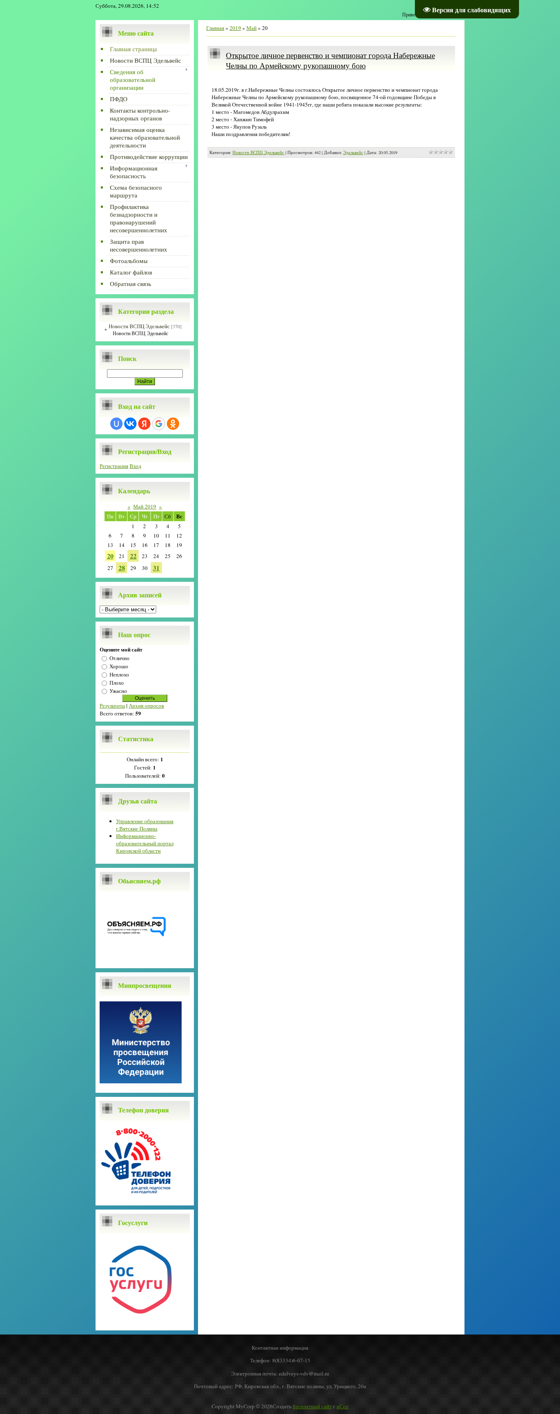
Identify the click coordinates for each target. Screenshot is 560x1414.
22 (133, 556)
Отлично (119, 658)
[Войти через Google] (158, 423)
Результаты (112, 705)
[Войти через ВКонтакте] (130, 424)
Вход (135, 466)
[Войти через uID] (116, 424)
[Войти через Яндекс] (144, 424)
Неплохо (119, 674)
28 (121, 567)
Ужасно (118, 691)
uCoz (342, 1406)
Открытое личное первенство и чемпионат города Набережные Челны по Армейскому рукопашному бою (330, 60)
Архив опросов (146, 705)
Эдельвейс (353, 152)
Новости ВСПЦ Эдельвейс (139, 326)
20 (110, 556)
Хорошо (118, 666)
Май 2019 (144, 506)
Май (251, 28)
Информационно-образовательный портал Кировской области (144, 843)
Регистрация (114, 466)
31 (156, 567)
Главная (215, 28)
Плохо (116, 682)
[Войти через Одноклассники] (173, 424)
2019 (235, 28)
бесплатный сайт (312, 1406)
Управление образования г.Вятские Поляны (144, 824)
